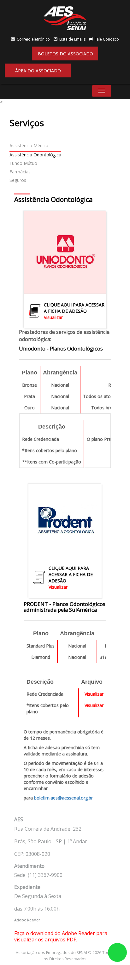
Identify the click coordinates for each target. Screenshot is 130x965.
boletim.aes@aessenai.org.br (63, 798)
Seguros (17, 180)
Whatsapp (117, 952)
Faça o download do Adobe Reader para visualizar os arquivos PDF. (60, 936)
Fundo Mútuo (23, 163)
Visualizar (53, 317)
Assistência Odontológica (35, 155)
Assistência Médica (28, 146)
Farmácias (20, 172)
